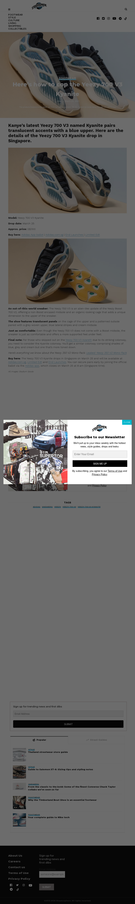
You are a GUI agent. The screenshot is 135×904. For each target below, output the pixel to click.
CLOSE (126, 422)
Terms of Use (115, 470)
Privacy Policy (99, 474)
